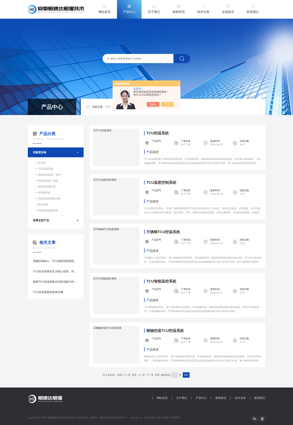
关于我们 (154, 12)
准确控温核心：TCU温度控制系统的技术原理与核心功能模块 (56, 261)
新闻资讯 (179, 12)
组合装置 (43, 204)
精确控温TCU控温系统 (165, 331)
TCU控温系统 (45, 168)
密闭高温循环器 (47, 186)
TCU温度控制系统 (161, 183)
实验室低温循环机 (48, 210)
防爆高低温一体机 (48, 180)
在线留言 (228, 12)
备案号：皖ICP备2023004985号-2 (108, 417)
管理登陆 (175, 417)
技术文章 (203, 12)
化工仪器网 (163, 417)
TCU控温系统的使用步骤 (48, 292)
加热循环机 (44, 192)
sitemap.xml (135, 417)
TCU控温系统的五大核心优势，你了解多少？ (56, 271)
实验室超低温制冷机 (49, 198)
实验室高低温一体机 (49, 174)
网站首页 (105, 12)
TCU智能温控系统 (161, 281)
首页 (108, 106)
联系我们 (253, 12)
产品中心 (129, 12)
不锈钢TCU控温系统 (163, 232)
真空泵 (41, 162)
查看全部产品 (41, 220)
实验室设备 (39, 152)
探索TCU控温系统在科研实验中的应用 (56, 281)
